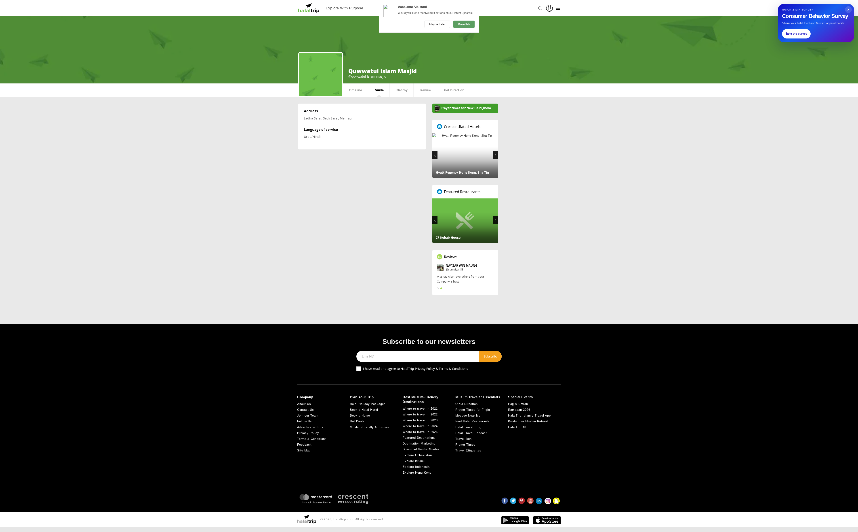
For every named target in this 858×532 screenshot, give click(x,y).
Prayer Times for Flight (472, 409)
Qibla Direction (466, 404)
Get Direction (454, 90)
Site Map (304, 450)
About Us (304, 404)
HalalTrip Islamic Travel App (529, 415)
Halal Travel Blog (468, 427)
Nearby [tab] (402, 90)
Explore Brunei (414, 461)
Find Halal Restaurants (472, 421)
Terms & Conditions (453, 368)
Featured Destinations (419, 437)
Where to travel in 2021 (420, 408)
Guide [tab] (379, 90)
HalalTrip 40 (517, 427)
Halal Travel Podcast (471, 433)
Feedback (304, 444)
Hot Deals (357, 421)
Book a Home (360, 415)
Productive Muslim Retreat (528, 421)
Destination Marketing (419, 443)
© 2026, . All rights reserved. (352, 519)
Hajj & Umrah (518, 404)
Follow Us (304, 421)
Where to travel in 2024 (420, 426)
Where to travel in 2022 (420, 414)
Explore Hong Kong (417, 472)
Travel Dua (463, 438)
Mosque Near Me (468, 415)
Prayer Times (465, 444)
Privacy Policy (425, 368)
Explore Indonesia (416, 466)
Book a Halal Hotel (364, 409)
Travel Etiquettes (468, 450)
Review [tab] (425, 90)
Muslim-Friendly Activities (369, 427)
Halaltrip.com (343, 519)
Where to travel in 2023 (420, 420)
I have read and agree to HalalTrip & (415, 368)
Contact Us (305, 409)
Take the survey (796, 33)
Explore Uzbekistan (417, 455)
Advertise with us (310, 427)
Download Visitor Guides (421, 449)
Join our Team (307, 415)
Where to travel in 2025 (420, 432)
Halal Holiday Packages (368, 404)
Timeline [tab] (355, 90)
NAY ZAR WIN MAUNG (461, 266)
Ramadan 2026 (519, 409)
